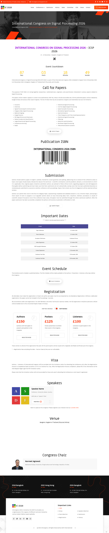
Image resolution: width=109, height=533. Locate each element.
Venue (82, 7)
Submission (49, 7)
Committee (70, 7)
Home (32, 7)
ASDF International (66, 528)
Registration (62, 517)
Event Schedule (55, 281)
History (57, 7)
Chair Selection (63, 514)
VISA (76, 7)
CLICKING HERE (74, 408)
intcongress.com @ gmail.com (39, 2)
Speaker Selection (83, 511)
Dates (63, 7)
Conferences (39, 7)
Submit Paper (55, 131)
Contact (88, 7)
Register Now (26, 337)
